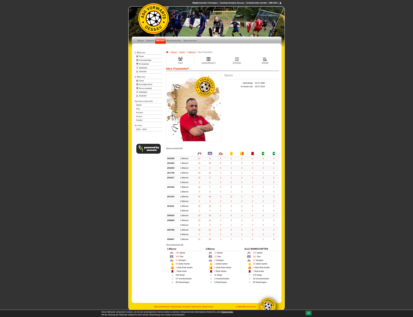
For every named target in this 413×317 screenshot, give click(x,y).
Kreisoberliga (144, 60)
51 (210, 230)
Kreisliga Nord (145, 84)
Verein (150, 40)
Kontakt (186, 307)
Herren (160, 40)
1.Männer (140, 52)
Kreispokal (143, 64)
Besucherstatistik (161, 307)
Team (141, 56)
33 (210, 163)
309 (177, 256)
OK (308, 313)
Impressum (196, 307)
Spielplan (142, 68)
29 (199, 215)
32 (199, 206)
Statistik (142, 71)
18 (199, 173)
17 (199, 158)
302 (254, 253)
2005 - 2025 (141, 129)
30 (210, 173)
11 (274, 163)
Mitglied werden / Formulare (205, 3)
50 (254, 264)
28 (210, 215)
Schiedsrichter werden (256, 3)
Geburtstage (176, 307)
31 (199, 239)
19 (199, 163)
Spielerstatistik (144, 101)
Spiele (139, 105)
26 (199, 230)
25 (199, 178)
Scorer (139, 116)
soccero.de (251, 307)
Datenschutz (208, 307)
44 (210, 220)
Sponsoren (190, 40)
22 (215, 256)
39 (210, 239)
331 (254, 256)
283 (177, 253)
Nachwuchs (174, 40)
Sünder (139, 120)
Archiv (138, 125)
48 (177, 264)
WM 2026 (273, 3)
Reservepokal (145, 88)
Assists (139, 112)
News (140, 40)
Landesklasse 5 (209, 63)
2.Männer (140, 77)
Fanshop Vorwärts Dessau (232, 3)
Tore (138, 109)
